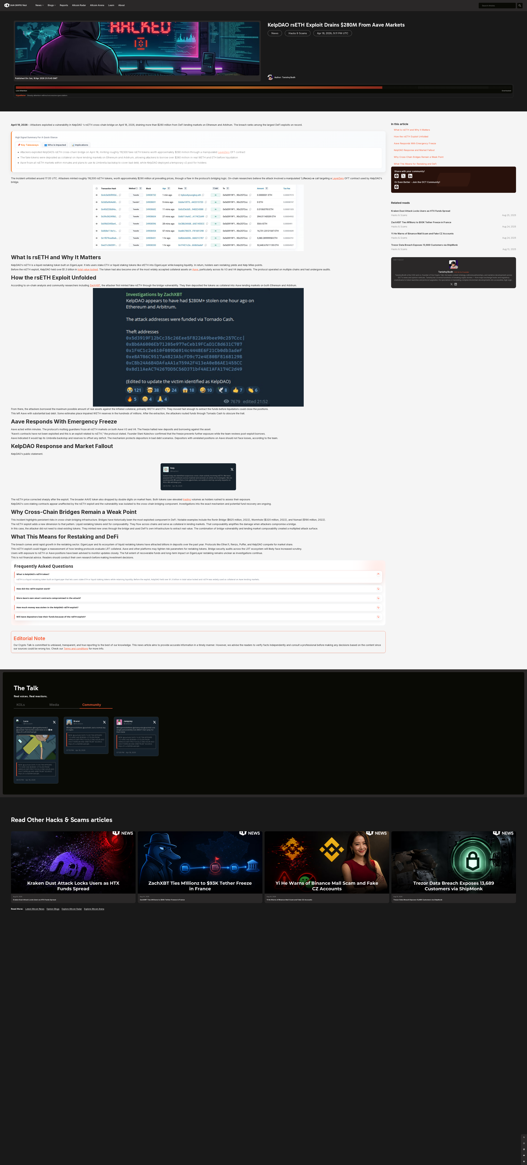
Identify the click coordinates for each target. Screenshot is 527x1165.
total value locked (88, 269)
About (121, 5)
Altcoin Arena (97, 5)
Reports (64, 5)
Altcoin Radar (79, 5)
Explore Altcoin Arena (94, 909)
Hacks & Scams (297, 33)
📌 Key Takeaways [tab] (28, 145)
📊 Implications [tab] (80, 145)
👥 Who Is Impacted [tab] (55, 145)
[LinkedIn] (455, 284)
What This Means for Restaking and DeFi (415, 163)
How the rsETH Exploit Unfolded (411, 136)
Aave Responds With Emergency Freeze (415, 143)
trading (187, 499)
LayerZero (224, 152)
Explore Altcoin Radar (72, 909)
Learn (111, 5)
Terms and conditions (76, 648)
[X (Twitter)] (451, 284)
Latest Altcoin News (34, 909)
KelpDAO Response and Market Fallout (414, 150)
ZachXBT (95, 285)
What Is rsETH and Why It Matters (412, 129)
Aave (195, 269)
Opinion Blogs (53, 909)
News (274, 33)
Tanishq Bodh (445, 271)
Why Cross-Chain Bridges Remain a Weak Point (418, 157)
